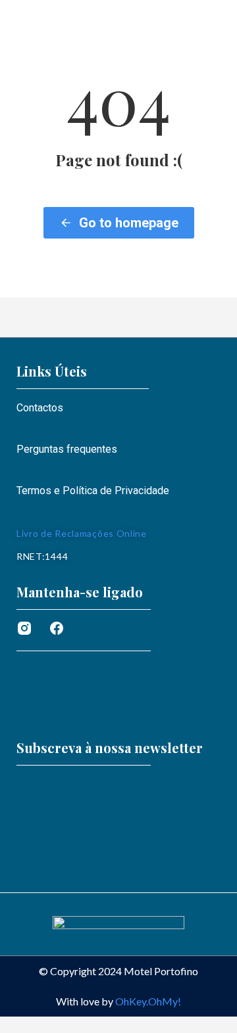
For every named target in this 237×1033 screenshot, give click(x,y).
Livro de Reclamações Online (81, 533)
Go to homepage (128, 223)
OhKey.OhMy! (148, 1001)
